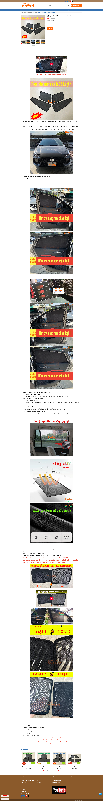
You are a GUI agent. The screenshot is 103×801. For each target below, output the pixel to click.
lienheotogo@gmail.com (27, 0)
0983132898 (47, 0)
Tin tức (52, 10)
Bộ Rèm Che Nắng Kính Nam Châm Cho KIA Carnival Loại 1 (74, 767)
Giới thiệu (38, 780)
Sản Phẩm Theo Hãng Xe (43, 10)
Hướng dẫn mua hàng (41, 784)
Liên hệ (67, 10)
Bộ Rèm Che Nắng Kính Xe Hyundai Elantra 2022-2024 (59, 767)
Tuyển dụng (39, 782)
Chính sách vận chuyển (57, 780)
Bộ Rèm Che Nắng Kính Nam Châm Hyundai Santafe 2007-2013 (29, 767)
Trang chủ (24, 10)
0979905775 (38, 0)
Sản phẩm (32, 10)
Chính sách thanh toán (56, 782)
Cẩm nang (60, 10)
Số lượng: (49, 24)
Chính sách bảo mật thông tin (58, 784)
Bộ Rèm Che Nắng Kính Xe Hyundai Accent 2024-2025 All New (44, 767)
